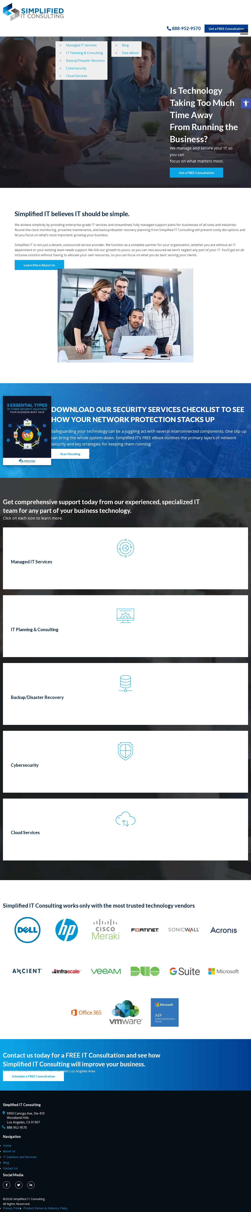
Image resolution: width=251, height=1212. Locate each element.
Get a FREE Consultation (226, 28)
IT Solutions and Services (20, 1157)
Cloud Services (76, 76)
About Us (41, 38)
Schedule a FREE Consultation (33, 1076)
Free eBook (130, 53)
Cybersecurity (76, 68)
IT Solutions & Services (77, 38)
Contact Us (157, 38)
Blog (125, 45)
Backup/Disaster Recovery (85, 60)
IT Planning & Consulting (84, 53)
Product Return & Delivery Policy (45, 1208)
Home (19, 38)
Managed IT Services (81, 45)
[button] (246, 103)
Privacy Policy (12, 1208)
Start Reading (70, 454)
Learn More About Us (39, 265)
